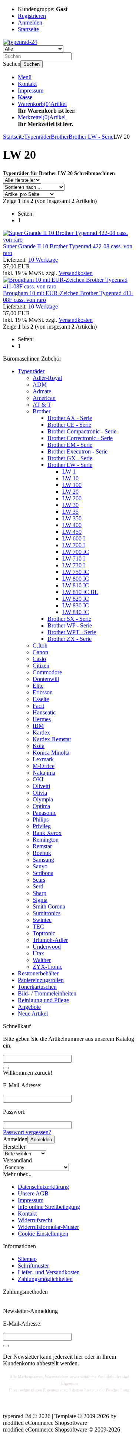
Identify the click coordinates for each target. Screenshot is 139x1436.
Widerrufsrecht (35, 1220)
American (44, 398)
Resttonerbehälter (38, 973)
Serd (38, 886)
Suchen (31, 64)
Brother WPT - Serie (71, 632)
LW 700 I (73, 545)
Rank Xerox (47, 833)
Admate (42, 391)
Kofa (38, 746)
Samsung (43, 859)
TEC (38, 926)
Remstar (42, 846)
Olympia (43, 799)
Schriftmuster (33, 1265)
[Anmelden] (6, 1346)
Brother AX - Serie (69, 418)
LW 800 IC (75, 578)
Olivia (40, 793)
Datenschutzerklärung (43, 1187)
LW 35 (70, 512)
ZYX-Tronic (47, 967)
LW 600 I (73, 538)
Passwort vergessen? (27, 1132)
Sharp (39, 893)
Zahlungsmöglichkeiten (45, 1279)
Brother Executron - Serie (77, 451)
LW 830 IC (75, 605)
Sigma (40, 900)
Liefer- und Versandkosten (49, 1272)
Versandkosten (76, 273)
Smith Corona (49, 906)
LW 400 (72, 525)
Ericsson (43, 692)
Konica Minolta (51, 752)
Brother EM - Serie (69, 445)
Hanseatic (44, 712)
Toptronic (44, 933)
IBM (38, 726)
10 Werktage (43, 259)
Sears (39, 880)
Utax (38, 953)
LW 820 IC (75, 599)
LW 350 (72, 518)
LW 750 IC (75, 572)
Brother (41, 411)
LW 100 (72, 485)
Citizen (41, 665)
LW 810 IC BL (80, 592)
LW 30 (70, 505)
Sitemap (27, 1259)
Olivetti (41, 786)
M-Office (43, 766)
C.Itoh (40, 645)
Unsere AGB (33, 1193)
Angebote (29, 1007)
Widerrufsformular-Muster (48, 1227)
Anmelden (41, 1139)
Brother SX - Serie (69, 619)
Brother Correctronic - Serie (80, 438)
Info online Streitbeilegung (49, 1207)
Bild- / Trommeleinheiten (47, 993)
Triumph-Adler (50, 940)
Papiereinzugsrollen (41, 980)
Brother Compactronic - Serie (81, 431)
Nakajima (44, 772)
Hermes (42, 719)
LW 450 (72, 532)
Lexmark (43, 759)
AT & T (42, 404)
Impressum (30, 90)
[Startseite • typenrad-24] (20, 42)
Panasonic (44, 813)
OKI (38, 779)
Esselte (41, 699)
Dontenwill (46, 679)
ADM (40, 384)
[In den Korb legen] (6, 1068)
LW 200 (72, 498)
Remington (46, 839)
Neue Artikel (33, 1013)
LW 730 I (73, 565)
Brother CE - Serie (69, 425)
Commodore (47, 672)
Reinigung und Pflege (43, 1000)
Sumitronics (46, 913)
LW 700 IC (75, 552)
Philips (41, 819)
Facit (38, 706)
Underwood (47, 946)
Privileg (42, 826)
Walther (42, 960)
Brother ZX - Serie (69, 639)
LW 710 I (73, 558)
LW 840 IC (75, 612)
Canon (40, 652)
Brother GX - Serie (69, 458)
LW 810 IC (75, 585)
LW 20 (70, 491)
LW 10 (70, 478)
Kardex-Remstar (52, 739)
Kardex (41, 732)
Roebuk (42, 853)
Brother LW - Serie (69, 465)
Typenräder (31, 371)
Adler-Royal (47, 378)
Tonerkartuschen (37, 987)
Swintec (42, 920)
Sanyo (40, 866)
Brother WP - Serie (69, 625)
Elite (38, 685)
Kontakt (27, 84)
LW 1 (69, 471)
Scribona (43, 873)
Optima (41, 806)
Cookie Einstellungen (43, 1233)
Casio (39, 659)
